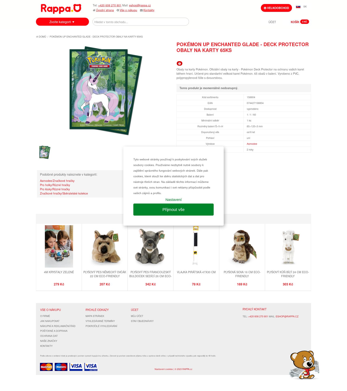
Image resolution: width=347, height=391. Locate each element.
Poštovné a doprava (53, 330)
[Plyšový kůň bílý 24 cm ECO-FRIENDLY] (288, 247)
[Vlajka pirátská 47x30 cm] (196, 247)
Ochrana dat (49, 335)
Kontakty (148, 10)
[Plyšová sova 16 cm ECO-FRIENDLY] (242, 247)
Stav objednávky (142, 321)
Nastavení (173, 200)
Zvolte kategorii (60, 21)
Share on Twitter (307, 57)
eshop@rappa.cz (140, 5)
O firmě (45, 316)
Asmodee (252, 143)
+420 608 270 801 (109, 5)
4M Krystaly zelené (59, 272)
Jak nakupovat (49, 321)
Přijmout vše (173, 209)
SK (305, 6)
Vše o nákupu (128, 10)
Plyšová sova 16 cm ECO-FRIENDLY (242, 274)
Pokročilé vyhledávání (101, 326)
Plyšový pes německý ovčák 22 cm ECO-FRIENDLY (104, 274)
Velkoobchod (277, 8)
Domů (42, 36)
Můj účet (137, 316)
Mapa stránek (95, 316)
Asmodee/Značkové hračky (57, 181)
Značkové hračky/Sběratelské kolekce (64, 193)
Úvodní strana (105, 10)
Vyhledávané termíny (100, 321)
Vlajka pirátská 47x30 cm (196, 272)
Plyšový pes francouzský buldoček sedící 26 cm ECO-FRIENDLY (150, 276)
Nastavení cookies (164, 369)
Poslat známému (291, 57)
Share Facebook (299, 57)
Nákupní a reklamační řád (58, 326)
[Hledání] (185, 22)
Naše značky (48, 340)
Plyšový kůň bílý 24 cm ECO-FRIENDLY (288, 274)
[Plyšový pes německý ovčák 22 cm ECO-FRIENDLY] (105, 247)
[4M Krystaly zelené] (59, 247)
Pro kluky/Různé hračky (55, 189)
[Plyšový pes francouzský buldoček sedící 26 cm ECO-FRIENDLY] (150, 247)
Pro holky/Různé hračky (55, 185)
